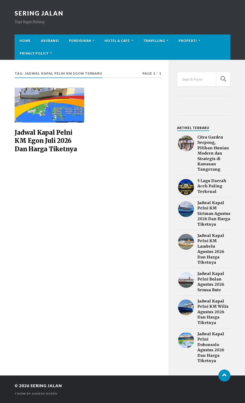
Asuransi (50, 41)
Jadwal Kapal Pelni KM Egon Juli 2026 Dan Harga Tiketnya (46, 141)
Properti (187, 41)
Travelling (154, 41)
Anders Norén (44, 393)
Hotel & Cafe (117, 41)
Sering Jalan (39, 13)
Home (25, 41)
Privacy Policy (34, 53)
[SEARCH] (223, 79)
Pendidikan (80, 41)
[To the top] (224, 375)
